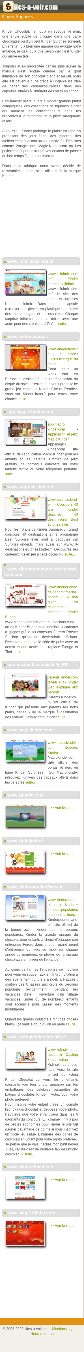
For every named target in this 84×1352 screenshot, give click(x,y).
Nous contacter (42, 1334)
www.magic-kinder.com (31, 1212)
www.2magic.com (25, 795)
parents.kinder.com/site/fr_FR (37, 664)
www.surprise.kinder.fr (30, 486)
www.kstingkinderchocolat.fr (36, 1036)
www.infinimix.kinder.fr (30, 261)
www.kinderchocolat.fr (30, 1166)
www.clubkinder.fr (25, 841)
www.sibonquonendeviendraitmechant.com (62, 592)
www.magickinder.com (30, 729)
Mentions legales (65, 1329)
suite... (63, 324)
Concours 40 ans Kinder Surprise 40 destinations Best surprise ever (63, 514)
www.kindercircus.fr (27, 336)
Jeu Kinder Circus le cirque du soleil (63, 359)
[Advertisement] (41, 220)
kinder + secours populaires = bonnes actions (63, 910)
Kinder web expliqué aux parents (63, 687)
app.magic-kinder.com (30, 411)
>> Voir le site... (62, 808)
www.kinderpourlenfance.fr (35, 887)
